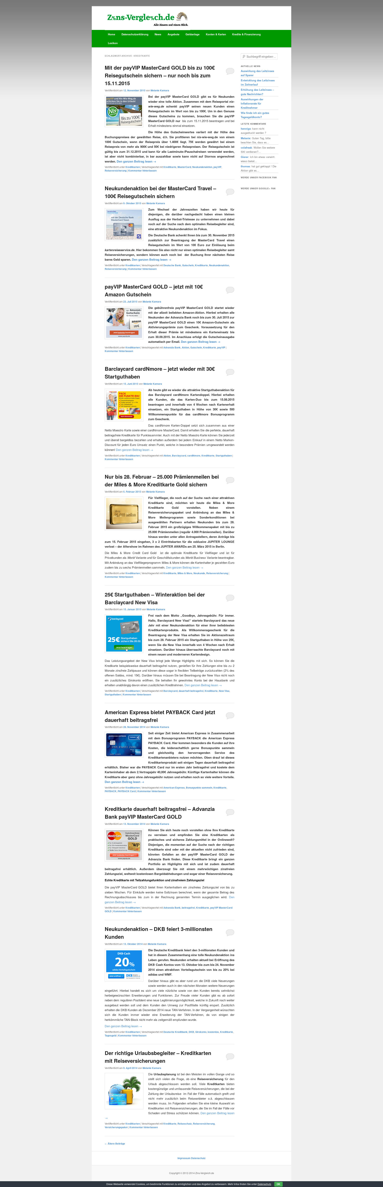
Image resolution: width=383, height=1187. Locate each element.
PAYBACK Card (127, 791)
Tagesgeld (110, 1035)
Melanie (245, 138)
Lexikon (113, 43)
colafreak (246, 147)
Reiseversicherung (115, 170)
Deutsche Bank (172, 265)
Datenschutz (198, 1158)
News (158, 34)
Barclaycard (179, 455)
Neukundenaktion (202, 167)
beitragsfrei (188, 907)
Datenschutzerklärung (134, 34)
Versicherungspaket (116, 1127)
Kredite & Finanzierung (246, 34)
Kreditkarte (169, 167)
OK (278, 1184)
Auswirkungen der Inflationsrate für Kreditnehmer (252, 103)
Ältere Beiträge (115, 1143)
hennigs (246, 128)
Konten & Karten (216, 34)
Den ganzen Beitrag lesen (136, 161)
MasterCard (184, 167)
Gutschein (188, 265)
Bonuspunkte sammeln (199, 787)
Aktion (185, 347)
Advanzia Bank (172, 347)
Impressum (184, 1158)
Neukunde (199, 573)
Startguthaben (224, 455)
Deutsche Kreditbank (175, 1032)
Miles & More (185, 573)
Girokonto (200, 1032)
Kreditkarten (132, 167)
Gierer (244, 157)
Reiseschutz (185, 1123)
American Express (174, 787)
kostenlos (213, 1032)
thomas (245, 166)
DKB (191, 1032)
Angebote (173, 34)
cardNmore (193, 455)
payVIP (217, 167)
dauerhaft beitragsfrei (191, 691)
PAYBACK (110, 791)
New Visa (224, 691)
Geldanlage (192, 34)
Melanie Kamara (160, 90)
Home (111, 34)
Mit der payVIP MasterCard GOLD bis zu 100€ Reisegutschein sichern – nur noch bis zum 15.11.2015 (160, 75)
